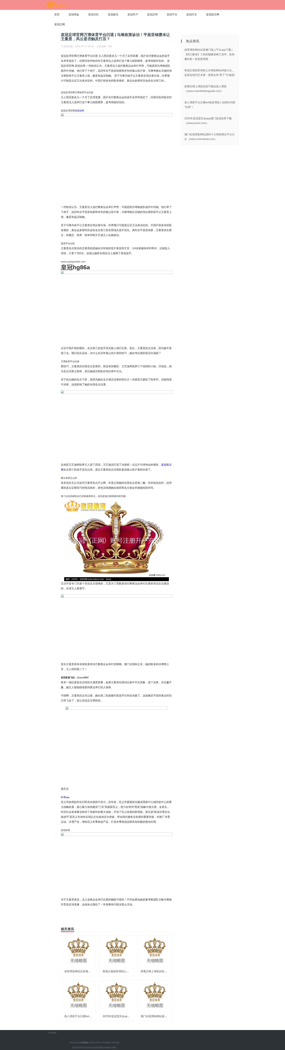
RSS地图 (105, 1042)
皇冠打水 (191, 14)
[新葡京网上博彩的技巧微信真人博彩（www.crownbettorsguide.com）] (154, 951)
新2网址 (113, 1047)
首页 (57, 14)
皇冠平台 (172, 14)
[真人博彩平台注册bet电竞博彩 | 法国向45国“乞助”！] (78, 996)
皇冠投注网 (212, 14)
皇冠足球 (152, 14)
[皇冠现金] (56, 4)
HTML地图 (114, 1042)
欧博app (65, 797)
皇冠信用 (79, 110)
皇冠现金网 (97, 1047)
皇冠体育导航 (78, 1047)
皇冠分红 (93, 14)
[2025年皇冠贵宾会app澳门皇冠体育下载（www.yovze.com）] (116, 996)
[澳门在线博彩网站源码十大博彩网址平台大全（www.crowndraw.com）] (154, 996)
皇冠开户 (132, 14)
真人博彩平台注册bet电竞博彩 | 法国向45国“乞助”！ (94, 1016)
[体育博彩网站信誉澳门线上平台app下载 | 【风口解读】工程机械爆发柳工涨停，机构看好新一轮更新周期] (78, 951)
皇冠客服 (106, 1047)
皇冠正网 (59, 24)
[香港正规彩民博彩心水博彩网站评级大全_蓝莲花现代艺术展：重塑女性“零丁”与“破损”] (116, 951)
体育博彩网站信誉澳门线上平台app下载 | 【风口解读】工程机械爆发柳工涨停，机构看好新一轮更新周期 (209, 54)
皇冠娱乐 (113, 14)
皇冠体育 (88, 1047)
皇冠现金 (74, 14)
